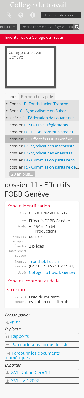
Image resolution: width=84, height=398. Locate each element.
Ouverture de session (60, 15)
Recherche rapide (37, 96)
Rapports (19, 336)
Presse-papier (9, 15)
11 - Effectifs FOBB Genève (48, 139)
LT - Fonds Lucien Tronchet (45, 103)
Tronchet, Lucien (44, 261)
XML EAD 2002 (24, 380)
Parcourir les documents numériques (33, 355)
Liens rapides (32, 15)
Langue (21, 15)
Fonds (11, 96)
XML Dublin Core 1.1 (30, 372)
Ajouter (15, 322)
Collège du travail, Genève (52, 272)
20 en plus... (22, 174)
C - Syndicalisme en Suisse (43, 110)
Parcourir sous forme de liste (39, 344)
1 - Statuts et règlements (46, 125)
